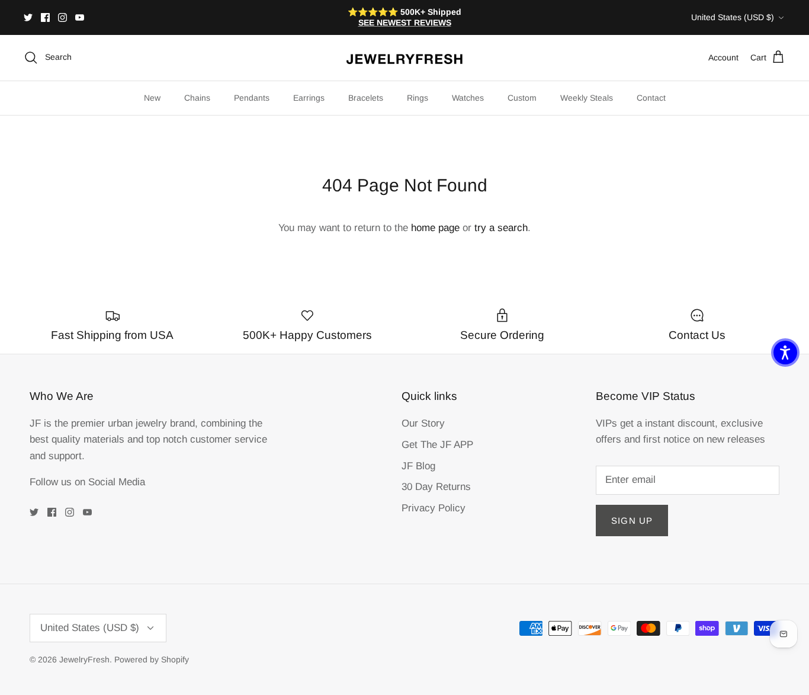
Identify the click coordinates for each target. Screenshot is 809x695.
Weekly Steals (586, 98)
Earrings (309, 98)
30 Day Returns (436, 486)
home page (435, 227)
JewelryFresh (84, 659)
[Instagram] (62, 17)
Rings (417, 98)
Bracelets (365, 98)
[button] (785, 352)
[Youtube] (79, 17)
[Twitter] (28, 17)
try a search (501, 227)
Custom (522, 98)
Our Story (423, 423)
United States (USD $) (732, 17)
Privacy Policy (434, 508)
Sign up (632, 520)
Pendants (251, 98)
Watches (468, 98)
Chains (197, 98)
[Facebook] (45, 17)
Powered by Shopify (151, 659)
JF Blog (418, 466)
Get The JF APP (437, 444)
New (152, 98)
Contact (651, 98)
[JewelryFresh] (404, 58)
